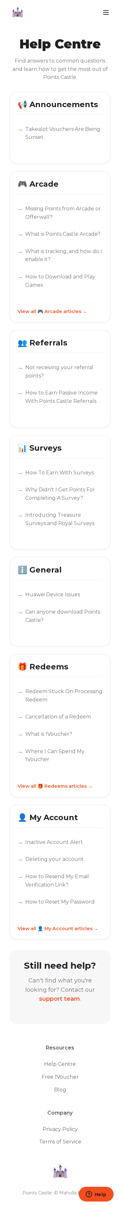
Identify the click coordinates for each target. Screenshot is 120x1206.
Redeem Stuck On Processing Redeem (63, 695)
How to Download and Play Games (60, 281)
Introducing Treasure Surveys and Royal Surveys (59, 519)
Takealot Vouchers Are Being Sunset (62, 133)
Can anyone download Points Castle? (62, 616)
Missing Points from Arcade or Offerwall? (63, 213)
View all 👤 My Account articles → (58, 928)
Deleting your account (54, 859)
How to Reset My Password (60, 902)
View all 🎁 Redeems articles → (55, 786)
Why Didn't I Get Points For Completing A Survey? (60, 494)
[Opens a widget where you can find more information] (96, 1195)
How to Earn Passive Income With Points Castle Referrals (61, 397)
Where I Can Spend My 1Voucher (54, 755)
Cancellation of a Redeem (58, 717)
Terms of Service (60, 1142)
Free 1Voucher (60, 1077)
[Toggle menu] (106, 13)
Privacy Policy (60, 1129)
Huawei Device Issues (52, 594)
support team (59, 998)
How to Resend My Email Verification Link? (57, 880)
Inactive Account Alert (54, 842)
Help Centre (60, 1064)
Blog (60, 1090)
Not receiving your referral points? (59, 371)
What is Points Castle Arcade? (62, 234)
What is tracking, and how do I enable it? (63, 255)
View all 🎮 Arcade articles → (52, 311)
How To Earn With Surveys (59, 473)
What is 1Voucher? (48, 734)
